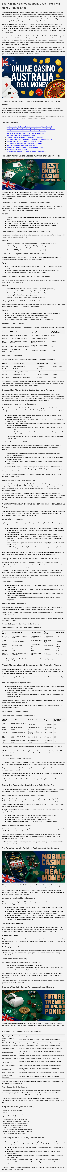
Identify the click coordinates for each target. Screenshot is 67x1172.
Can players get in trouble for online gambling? (16, 1121)
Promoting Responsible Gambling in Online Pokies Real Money (25, 147)
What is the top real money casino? (13, 1113)
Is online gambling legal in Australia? (13, 1115)
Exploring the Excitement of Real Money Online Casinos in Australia (26, 131)
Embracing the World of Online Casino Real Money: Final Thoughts (26, 151)
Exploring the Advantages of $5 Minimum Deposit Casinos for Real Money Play (29, 139)
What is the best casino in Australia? (13, 1110)
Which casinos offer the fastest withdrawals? (16, 1123)
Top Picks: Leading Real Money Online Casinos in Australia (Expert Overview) (29, 127)
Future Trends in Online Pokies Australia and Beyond (22, 145)
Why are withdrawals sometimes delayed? (15, 1125)
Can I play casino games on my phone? (14, 1133)
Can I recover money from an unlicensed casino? (17, 1117)
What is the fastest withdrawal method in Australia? (17, 1131)
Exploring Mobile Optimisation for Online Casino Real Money (24, 143)
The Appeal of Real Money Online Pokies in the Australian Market (25, 133)
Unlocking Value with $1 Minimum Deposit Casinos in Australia (25, 137)
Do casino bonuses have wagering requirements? (17, 1129)
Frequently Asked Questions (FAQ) (17, 149)
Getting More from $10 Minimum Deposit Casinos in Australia (24, 141)
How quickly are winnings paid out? (13, 1127)
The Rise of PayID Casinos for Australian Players (21, 135)
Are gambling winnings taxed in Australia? (15, 1119)
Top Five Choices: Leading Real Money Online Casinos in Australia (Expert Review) (31, 129)
